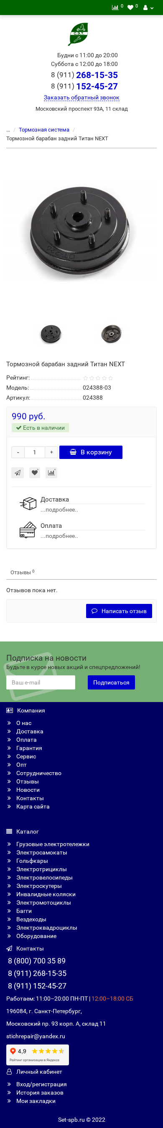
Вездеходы (30, 919)
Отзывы (22, 572)
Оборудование (35, 936)
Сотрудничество (38, 773)
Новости (27, 789)
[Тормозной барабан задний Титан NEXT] (81, 232)
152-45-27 (84, 86)
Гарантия (28, 748)
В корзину (96, 452)
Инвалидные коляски (45, 894)
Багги (23, 910)
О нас (23, 723)
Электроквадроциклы (46, 927)
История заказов (39, 1092)
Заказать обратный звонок (82, 97)
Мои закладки (35, 1101)
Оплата (26, 739)
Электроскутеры (38, 885)
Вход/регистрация (41, 1084)
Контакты (29, 798)
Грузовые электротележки (52, 844)
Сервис (25, 756)
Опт (21, 764)
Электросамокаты (41, 852)
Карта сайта (32, 806)
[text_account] (148, 7)
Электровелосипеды (44, 877)
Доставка (29, 731)
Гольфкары (31, 860)
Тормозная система (44, 130)
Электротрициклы (41, 869)
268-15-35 (84, 75)
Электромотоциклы (43, 902)
